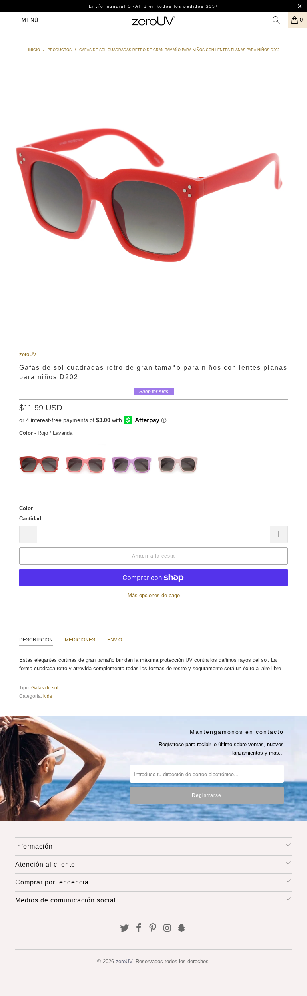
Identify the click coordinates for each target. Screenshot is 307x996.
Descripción (36, 640)
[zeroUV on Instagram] (167, 928)
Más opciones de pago (154, 595)
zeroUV (27, 354)
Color (26, 508)
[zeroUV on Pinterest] (153, 928)
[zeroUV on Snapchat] (182, 928)
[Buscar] (279, 20)
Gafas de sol (44, 687)
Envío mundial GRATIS (118, 6)
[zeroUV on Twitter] (125, 928)
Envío (114, 640)
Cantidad (30, 519)
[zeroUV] (153, 20)
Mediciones (80, 640)
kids (47, 696)
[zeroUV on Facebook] (139, 928)
